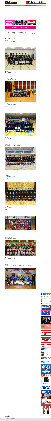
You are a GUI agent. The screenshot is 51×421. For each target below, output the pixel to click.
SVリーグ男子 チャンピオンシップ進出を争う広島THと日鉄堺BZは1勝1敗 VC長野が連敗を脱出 (47, 358)
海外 (33, 5)
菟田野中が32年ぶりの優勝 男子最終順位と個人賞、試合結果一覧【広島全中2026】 (47, 355)
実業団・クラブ (23, 5)
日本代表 (7, 5)
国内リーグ (12, 5)
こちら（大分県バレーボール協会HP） (10, 176)
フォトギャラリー (44, 5)
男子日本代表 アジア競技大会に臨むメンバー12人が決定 (47, 352)
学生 (28, 5)
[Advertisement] (25, 11)
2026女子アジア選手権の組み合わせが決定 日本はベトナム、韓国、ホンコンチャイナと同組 (47, 349)
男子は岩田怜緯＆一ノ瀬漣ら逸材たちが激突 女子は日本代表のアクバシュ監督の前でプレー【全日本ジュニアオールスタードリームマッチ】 (47, 362)
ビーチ (17, 5)
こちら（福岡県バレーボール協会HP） (10, 41)
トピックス (38, 5)
